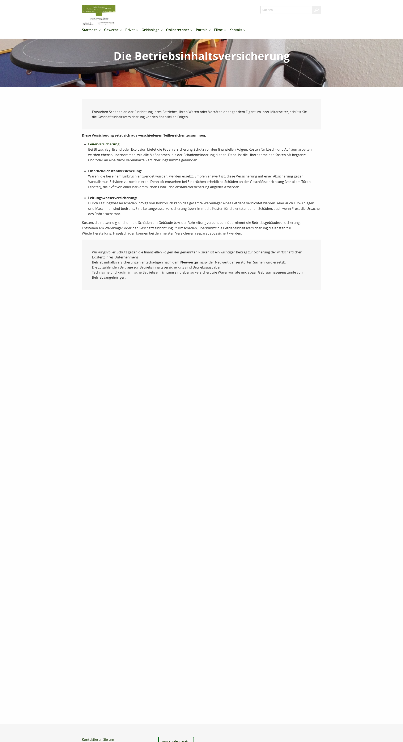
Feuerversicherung (103, 144)
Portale (201, 29)
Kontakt (235, 29)
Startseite (89, 29)
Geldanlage (150, 29)
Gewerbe (111, 29)
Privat (130, 29)
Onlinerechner (177, 29)
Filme (218, 29)
